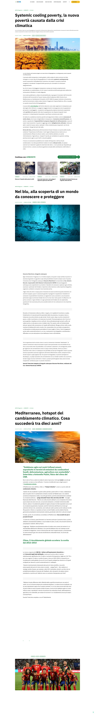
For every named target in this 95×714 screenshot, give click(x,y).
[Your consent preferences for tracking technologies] (93, 712)
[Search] (69, 2)
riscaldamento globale (30, 487)
